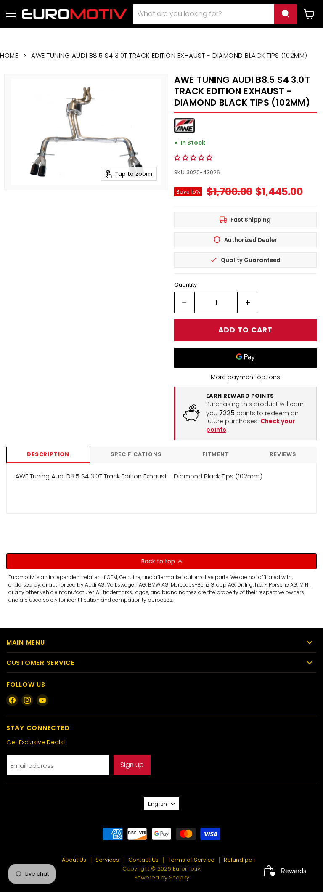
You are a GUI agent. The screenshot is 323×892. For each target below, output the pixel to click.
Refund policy (242, 860)
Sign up (132, 765)
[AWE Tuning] (184, 130)
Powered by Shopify (161, 877)
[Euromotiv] (74, 14)
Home (9, 55)
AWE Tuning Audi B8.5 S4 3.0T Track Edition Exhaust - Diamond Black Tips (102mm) (138, 476)
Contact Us (143, 860)
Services (107, 860)
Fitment (215, 454)
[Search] (285, 14)
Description (48, 454)
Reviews (283, 454)
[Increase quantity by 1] (248, 302)
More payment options (245, 377)
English (157, 804)
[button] (193, 157)
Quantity (185, 284)
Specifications (136, 454)
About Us (74, 860)
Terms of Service (191, 860)
